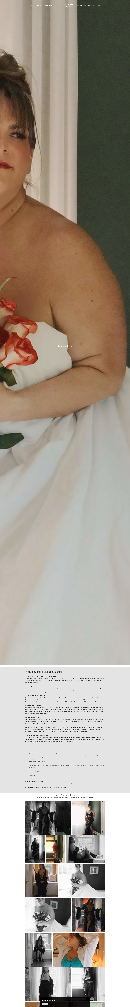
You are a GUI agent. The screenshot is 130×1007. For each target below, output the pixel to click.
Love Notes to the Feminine (83, 5)
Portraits (39, 5)
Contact (100, 5)
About (32, 5)
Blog (94, 5)
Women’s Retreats (49, 5)
